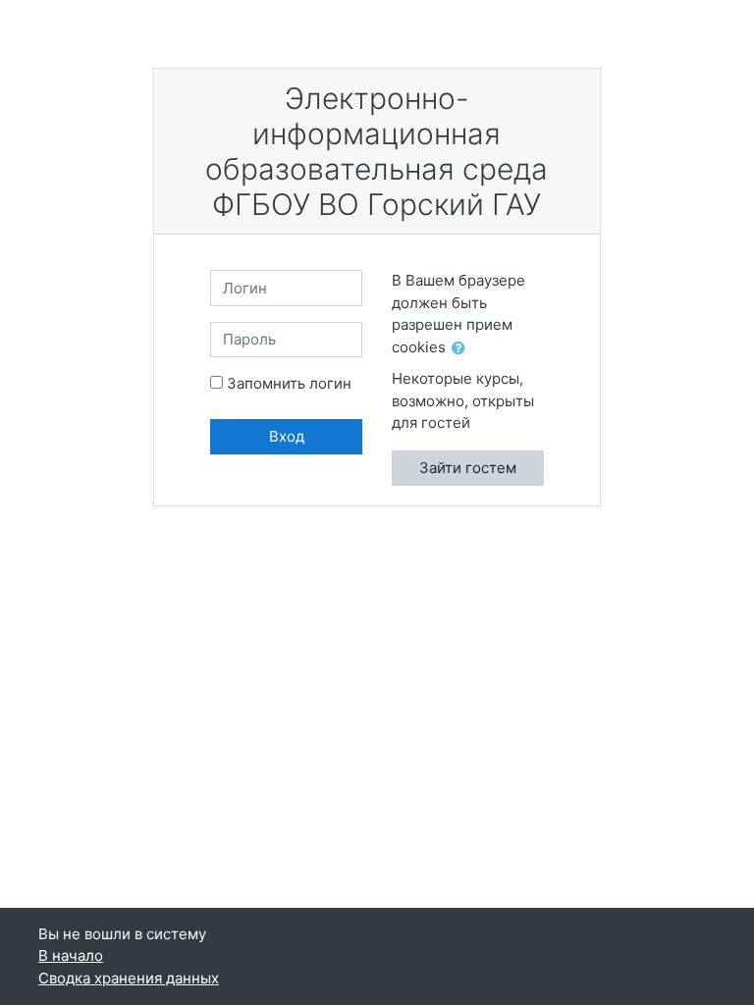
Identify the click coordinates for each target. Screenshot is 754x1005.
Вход (286, 436)
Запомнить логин (289, 383)
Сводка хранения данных (128, 978)
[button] (462, 349)
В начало (70, 955)
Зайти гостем (467, 467)
